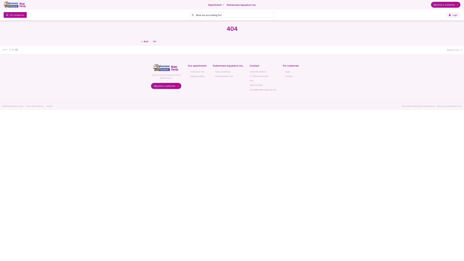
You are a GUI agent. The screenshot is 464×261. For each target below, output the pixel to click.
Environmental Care (224, 76)
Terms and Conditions (35, 106)
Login (287, 71)
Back (146, 41)
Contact (288, 76)
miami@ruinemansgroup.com (263, 89)
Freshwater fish (197, 71)
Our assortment (197, 65)
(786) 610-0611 (256, 85)
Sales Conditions (222, 71)
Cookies (49, 106)
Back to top (453, 49)
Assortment (214, 4)
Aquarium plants (197, 76)
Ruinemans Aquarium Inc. (241, 4)
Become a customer (444, 4)
